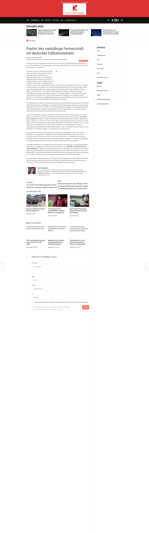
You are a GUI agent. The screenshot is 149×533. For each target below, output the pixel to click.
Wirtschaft (48, 20)
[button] (120, 26)
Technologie (55, 20)
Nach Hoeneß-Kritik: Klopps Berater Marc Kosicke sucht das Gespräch (78, 211)
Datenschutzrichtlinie (102, 104)
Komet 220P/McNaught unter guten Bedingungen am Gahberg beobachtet (47, 32)
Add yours (54, 257)
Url (32, 294)
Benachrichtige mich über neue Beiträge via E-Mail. (48, 309)
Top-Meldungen (35, 20)
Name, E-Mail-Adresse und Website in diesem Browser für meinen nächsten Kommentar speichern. (61, 302)
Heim (27, 20)
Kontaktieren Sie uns (70, 20)
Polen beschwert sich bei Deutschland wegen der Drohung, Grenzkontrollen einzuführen (77, 243)
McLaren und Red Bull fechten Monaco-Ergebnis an (35, 210)
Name (33, 276)
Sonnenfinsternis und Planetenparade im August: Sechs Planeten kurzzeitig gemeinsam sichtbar (79, 33)
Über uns (99, 86)
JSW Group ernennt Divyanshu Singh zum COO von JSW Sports (35, 242)
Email (33, 285)
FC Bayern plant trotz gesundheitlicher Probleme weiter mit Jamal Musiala (56, 211)
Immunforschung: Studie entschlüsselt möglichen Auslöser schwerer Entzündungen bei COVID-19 (111, 33)
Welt (42, 20)
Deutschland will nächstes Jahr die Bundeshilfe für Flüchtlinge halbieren (56, 242)
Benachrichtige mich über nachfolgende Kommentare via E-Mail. (52, 307)
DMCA (98, 95)
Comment (34, 263)
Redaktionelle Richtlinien (103, 99)
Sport (61, 20)
